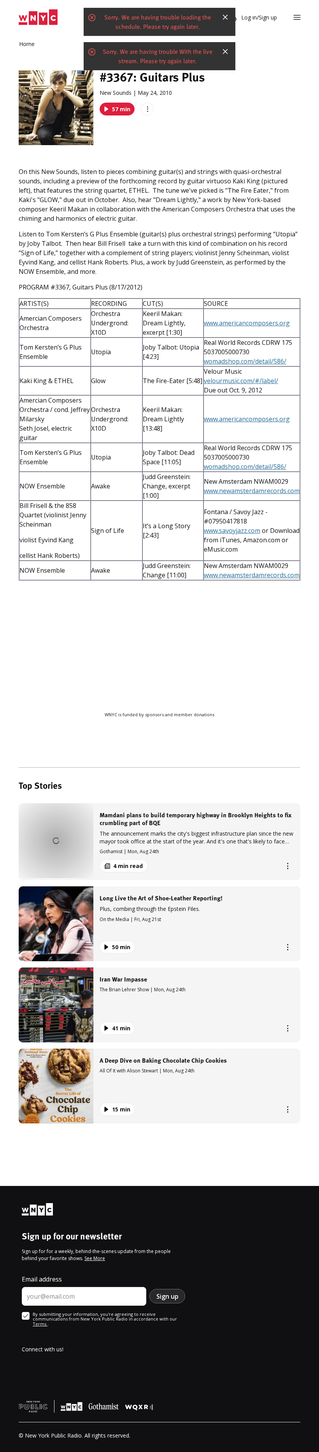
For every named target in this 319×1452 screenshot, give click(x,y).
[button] (159, 841)
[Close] (225, 17)
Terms (40, 1324)
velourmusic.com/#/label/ (241, 380)
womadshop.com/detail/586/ (245, 361)
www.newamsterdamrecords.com (252, 490)
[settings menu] (297, 17)
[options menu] (147, 109)
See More (94, 1258)
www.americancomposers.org (247, 323)
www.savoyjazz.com (232, 530)
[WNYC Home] (38, 17)
